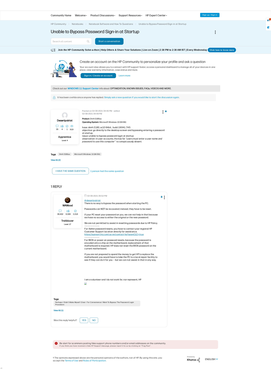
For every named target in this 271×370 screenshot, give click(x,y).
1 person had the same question (107, 171)
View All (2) (56, 160)
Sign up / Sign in (209, 15)
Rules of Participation (94, 360)
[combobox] (71, 41)
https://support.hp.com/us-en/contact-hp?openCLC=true (114, 234)
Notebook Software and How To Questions (111, 24)
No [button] (94, 320)
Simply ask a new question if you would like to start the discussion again (141, 97)
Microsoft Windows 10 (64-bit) (87, 154)
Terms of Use (71, 360)
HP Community (58, 24)
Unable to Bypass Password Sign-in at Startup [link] (162, 24)
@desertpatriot (92, 200)
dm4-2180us (64, 154)
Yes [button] (84, 320)
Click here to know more (222, 50)
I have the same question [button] (70, 171)
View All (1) (58, 310)
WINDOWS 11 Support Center (83, 88)
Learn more (124, 75)
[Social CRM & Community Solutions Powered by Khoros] (193, 359)
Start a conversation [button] (109, 41)
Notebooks (77, 24)
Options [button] (216, 32)
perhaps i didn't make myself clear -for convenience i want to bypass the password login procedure (94, 303)
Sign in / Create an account (98, 75)
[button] (162, 111)
